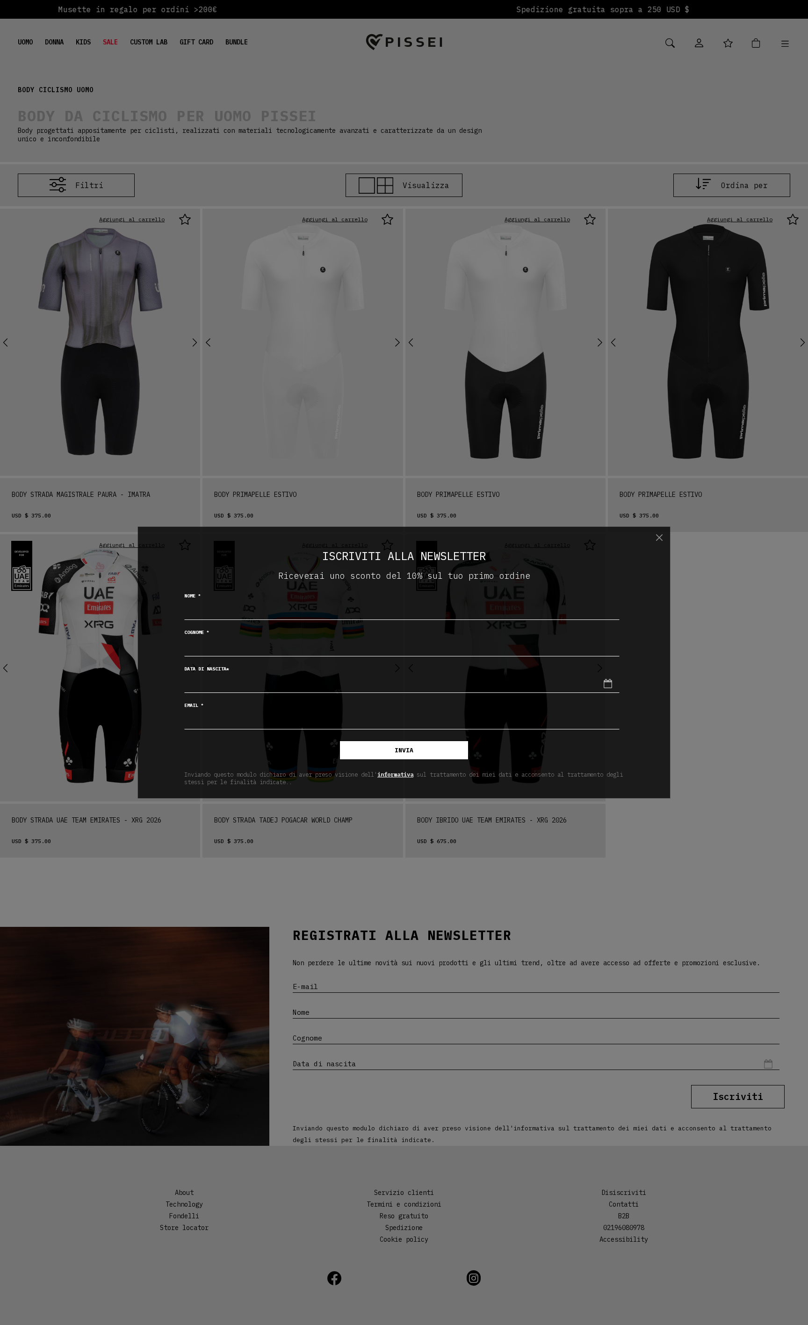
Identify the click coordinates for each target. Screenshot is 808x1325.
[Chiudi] (659, 538)
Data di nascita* (206, 669)
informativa (395, 774)
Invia (404, 750)
